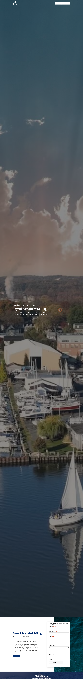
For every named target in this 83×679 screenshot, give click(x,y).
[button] (60, 312)
